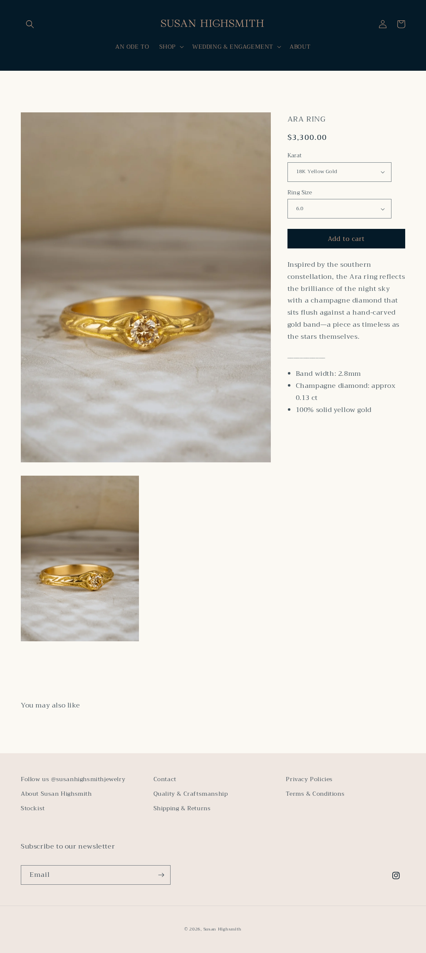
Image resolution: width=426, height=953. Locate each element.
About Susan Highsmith (56, 794)
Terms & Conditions (315, 794)
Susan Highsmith (222, 929)
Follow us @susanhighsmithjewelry (73, 779)
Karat (294, 155)
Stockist (33, 808)
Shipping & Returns (182, 808)
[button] (30, 24)
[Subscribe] (161, 875)
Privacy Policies (309, 779)
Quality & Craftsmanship (191, 794)
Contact (165, 779)
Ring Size (299, 193)
